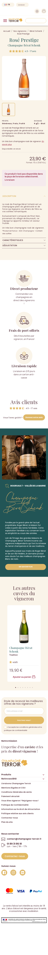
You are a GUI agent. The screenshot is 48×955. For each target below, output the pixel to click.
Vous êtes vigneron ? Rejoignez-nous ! (20, 800)
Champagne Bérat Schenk (24, 45)
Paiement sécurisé (10, 796)
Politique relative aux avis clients (17, 813)
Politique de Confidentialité (15, 805)
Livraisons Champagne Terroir (16, 783)
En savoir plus (26, 567)
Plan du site (7, 822)
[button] (15, 687)
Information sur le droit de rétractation (20, 809)
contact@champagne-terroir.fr (24, 838)
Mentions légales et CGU (13, 787)
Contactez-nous (9, 817)
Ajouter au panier (22, 676)
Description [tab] (9, 196)
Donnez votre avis (34, 417)
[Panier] (43, 11)
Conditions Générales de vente (16, 792)
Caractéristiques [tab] (13, 240)
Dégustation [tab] (10, 245)
